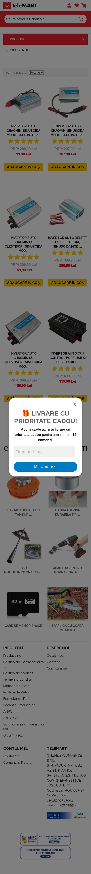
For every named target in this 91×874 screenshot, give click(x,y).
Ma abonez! (45, 467)
